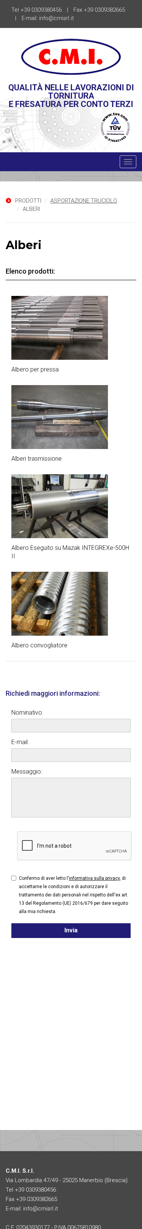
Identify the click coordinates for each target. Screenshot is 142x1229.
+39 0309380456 (41, 9)
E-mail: (20, 742)
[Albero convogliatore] (71, 604)
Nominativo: (27, 712)
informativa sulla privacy (94, 878)
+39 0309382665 (104, 9)
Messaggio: (26, 771)
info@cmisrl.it (56, 18)
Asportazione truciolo (83, 200)
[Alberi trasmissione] (71, 417)
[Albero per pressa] (71, 328)
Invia (71, 930)
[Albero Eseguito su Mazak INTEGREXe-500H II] (71, 506)
